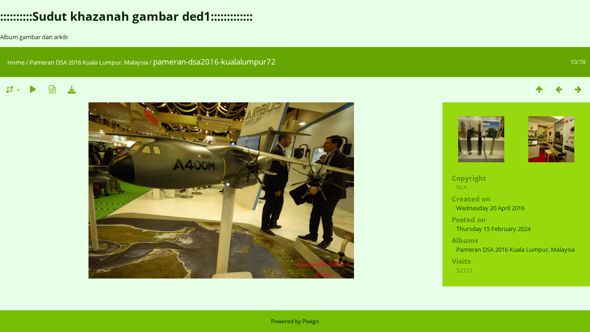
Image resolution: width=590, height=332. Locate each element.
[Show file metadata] (52, 89)
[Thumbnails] (539, 89)
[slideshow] (32, 89)
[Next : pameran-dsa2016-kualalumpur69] (578, 89)
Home (15, 62)
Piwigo (310, 321)
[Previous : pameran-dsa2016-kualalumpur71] (558, 89)
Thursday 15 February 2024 (493, 229)
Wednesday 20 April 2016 (490, 208)
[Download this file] (71, 89)
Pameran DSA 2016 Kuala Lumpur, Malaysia (89, 62)
